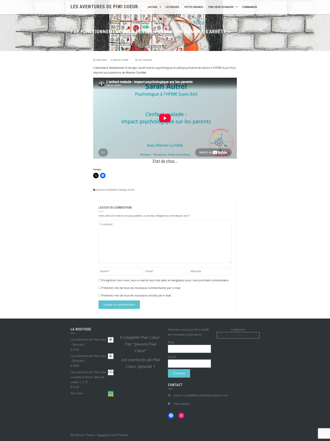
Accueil (153, 7)
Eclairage (122, 189)
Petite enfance (193, 7)
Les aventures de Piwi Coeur (104, 6)
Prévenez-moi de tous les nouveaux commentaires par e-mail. (141, 288)
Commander (249, 7)
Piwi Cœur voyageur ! (221, 7)
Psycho (131, 189)
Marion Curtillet (120, 59)
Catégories (238, 329)
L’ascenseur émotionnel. (108, 68)
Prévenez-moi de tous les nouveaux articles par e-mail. (136, 295)
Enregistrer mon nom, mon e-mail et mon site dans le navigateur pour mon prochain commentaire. (165, 280)
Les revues (172, 7)
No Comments (145, 59)
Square (102, 435)
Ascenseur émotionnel (106, 189)
